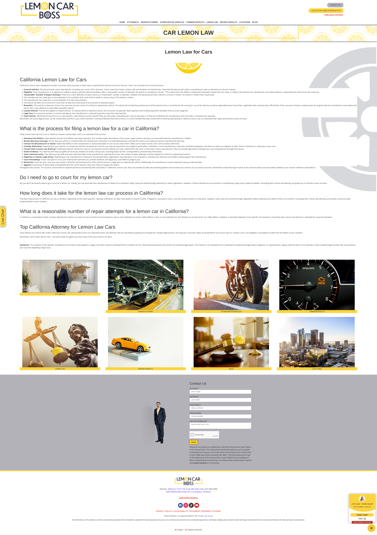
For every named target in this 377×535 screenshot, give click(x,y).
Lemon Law (212, 22)
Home (122, 22)
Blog (255, 22)
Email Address (195, 405)
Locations (244, 22)
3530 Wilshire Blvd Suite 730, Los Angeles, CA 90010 (188, 492)
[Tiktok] (191, 505)
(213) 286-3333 (192, 489)
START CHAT (362, 515)
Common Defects (195, 22)
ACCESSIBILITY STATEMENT (187, 511)
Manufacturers (149, 22)
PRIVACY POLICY (164, 511)
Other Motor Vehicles (172, 22)
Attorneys (133, 22)
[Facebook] (180, 505)
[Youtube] (196, 505)
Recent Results (228, 22)
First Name (193, 388)
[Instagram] (185, 505)
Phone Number (195, 413)
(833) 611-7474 (174, 489)
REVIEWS (206, 511)
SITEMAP (216, 511)
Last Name (193, 397)
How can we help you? (198, 421)
